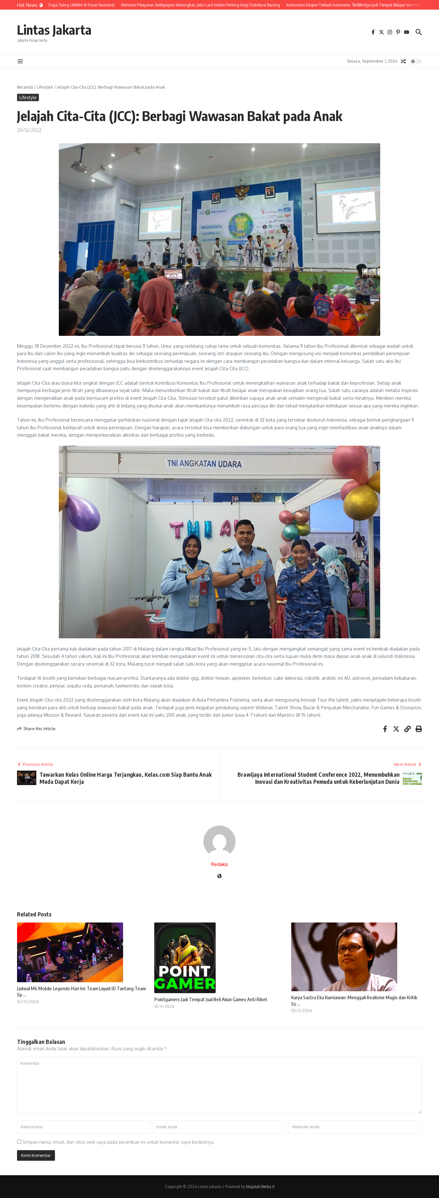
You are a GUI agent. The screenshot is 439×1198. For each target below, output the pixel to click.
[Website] (219, 876)
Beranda (25, 87)
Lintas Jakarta (54, 30)
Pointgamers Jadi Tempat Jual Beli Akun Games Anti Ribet (210, 999)
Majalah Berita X (260, 1186)
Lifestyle (45, 87)
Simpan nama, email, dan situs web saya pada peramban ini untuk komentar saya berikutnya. (118, 1142)
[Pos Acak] (403, 61)
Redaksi (219, 864)
